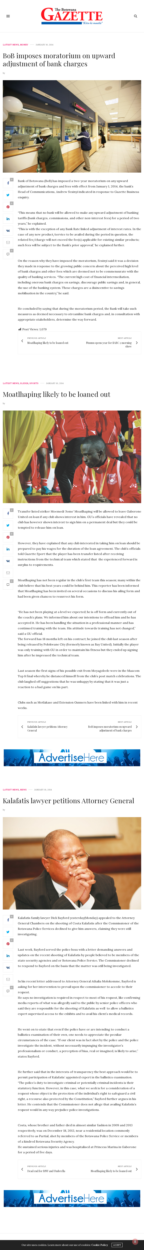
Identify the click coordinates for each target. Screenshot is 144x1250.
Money (24, 45)
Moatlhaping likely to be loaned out (56, 394)
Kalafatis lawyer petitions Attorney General (68, 800)
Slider (24, 383)
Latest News (11, 45)
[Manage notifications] (135, 1242)
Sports (33, 383)
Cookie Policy (99, 1245)
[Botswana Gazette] (72, 16)
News (23, 790)
